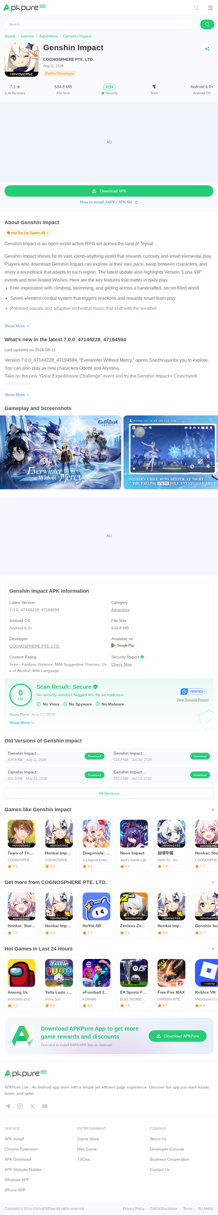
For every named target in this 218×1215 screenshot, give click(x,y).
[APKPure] (24, 8)
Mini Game (87, 1149)
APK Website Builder (23, 1169)
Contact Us (160, 1169)
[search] (207, 24)
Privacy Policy (133, 1209)
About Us (158, 1139)
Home (10, 36)
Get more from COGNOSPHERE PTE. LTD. (56, 882)
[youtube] (45, 1106)
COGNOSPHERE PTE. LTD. (68, 59)
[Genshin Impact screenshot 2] (145, 452)
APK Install (14, 1139)
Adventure (48, 36)
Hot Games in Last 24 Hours (39, 949)
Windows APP (17, 1179)
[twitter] (32, 1106)
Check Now (121, 664)
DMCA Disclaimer (163, 1209)
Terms (187, 1209)
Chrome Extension (21, 1149)
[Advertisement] (109, 142)
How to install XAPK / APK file (106, 202)
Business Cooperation (169, 1159)
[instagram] (20, 1106)
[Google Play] (160, 646)
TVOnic (84, 1159)
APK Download (18, 1159)
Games (27, 36)
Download (94, 756)
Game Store (88, 1139)
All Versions (109, 793)
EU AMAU (205, 1209)
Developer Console (167, 1149)
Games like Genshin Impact (38, 809)
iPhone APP (15, 1190)
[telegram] (7, 1106)
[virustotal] (95, 687)
